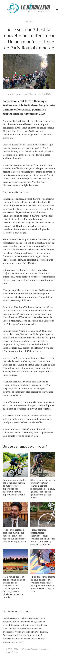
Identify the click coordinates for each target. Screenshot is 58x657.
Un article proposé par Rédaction (21, 94)
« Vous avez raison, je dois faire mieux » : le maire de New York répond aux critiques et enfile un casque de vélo (15, 535)
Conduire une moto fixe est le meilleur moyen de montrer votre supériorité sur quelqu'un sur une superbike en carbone (15, 487)
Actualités (29, 21)
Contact (15, 652)
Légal (8, 652)
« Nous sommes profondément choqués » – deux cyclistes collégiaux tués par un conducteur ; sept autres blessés (42, 537)
